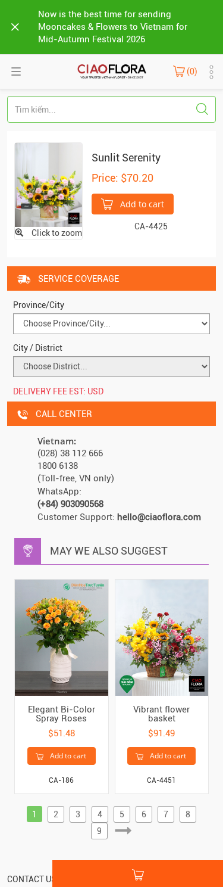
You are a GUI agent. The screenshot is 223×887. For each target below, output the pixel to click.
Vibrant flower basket (161, 714)
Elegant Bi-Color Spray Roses (61, 714)
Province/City (38, 305)
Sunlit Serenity (126, 157)
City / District (37, 348)
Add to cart (141, 204)
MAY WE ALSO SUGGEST (109, 550)
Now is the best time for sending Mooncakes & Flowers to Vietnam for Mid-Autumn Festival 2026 (112, 27)
